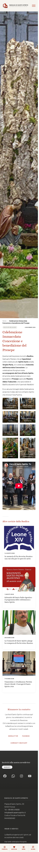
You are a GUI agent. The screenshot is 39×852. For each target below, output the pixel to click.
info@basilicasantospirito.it (15, 812)
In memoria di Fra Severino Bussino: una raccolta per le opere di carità (19, 557)
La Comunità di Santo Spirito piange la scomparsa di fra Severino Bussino (19, 642)
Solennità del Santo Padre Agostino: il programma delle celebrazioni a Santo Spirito (18, 599)
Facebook (26, 736)
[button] (10, 403)
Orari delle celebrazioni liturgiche (15, 842)
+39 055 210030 (14, 809)
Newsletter (13, 736)
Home (4, 321)
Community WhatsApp (19, 743)
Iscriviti (7, 767)
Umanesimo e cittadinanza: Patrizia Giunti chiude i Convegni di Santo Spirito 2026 (18, 684)
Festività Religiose (9, 327)
